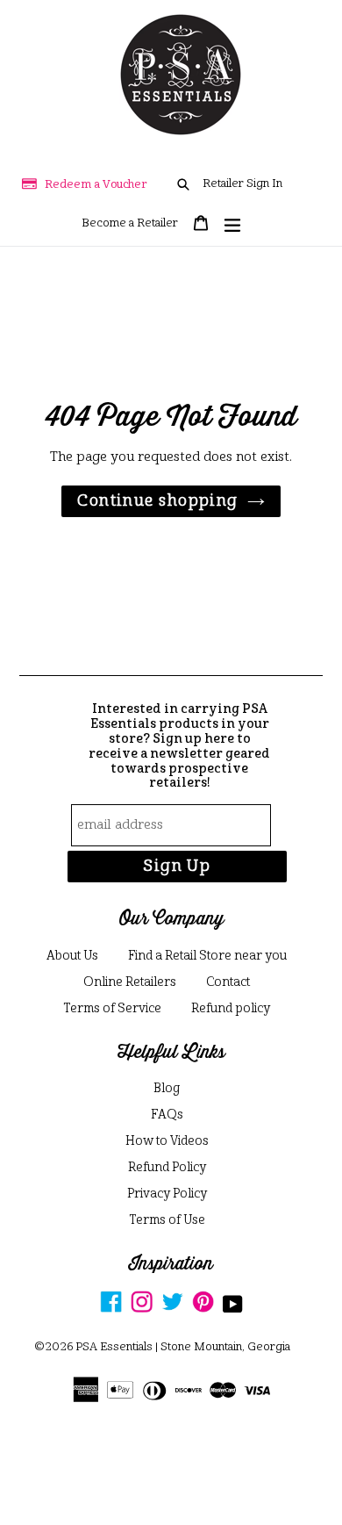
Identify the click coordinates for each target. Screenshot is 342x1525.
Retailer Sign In (242, 184)
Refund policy (230, 1009)
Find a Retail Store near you (207, 956)
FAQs (167, 1115)
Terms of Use (167, 1220)
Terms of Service (112, 1009)
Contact (228, 982)
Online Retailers (129, 982)
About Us (72, 956)
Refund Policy (167, 1168)
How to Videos (167, 1141)
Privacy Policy (167, 1194)
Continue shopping (157, 501)
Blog (166, 1089)
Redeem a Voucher (96, 185)
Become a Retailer (130, 223)
